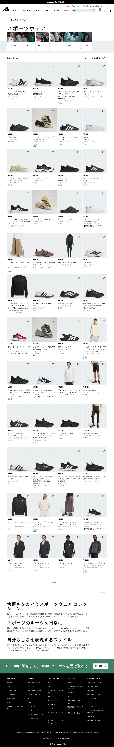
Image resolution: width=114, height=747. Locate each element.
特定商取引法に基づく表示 (52, 738)
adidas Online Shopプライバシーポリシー (83, 732)
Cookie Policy (66, 738)
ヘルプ (79, 6)
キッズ (36, 11)
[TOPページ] (6, 9)
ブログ (73, 6)
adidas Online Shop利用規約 (58, 732)
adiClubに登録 (94, 6)
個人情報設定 (31, 732)
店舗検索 (66, 6)
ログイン (103, 6)
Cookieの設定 (20, 732)
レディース (25, 11)
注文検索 (85, 6)
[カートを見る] (109, 10)
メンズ (15, 11)
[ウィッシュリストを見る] (104, 10)
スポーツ (57, 11)
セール (66, 11)
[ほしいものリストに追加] (28, 66)
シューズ (46, 11)
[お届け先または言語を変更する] (109, 6)
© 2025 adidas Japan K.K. (57, 744)
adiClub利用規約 (42, 732)
